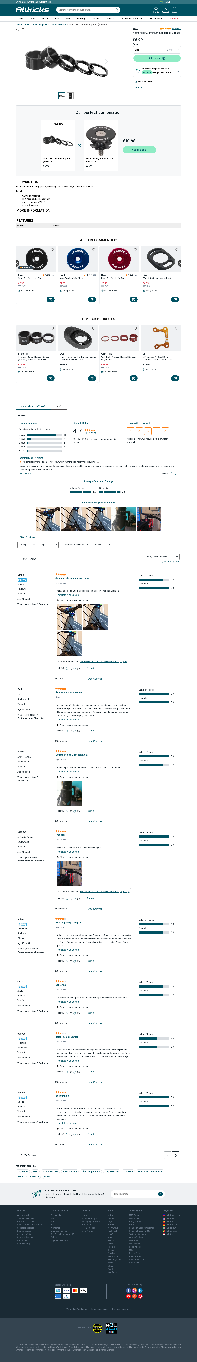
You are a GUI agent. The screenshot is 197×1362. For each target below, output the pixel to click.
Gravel (45, 18)
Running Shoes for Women (141, 1228)
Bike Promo (87, 1231)
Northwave (113, 1228)
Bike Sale (86, 1224)
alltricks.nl (172, 1234)
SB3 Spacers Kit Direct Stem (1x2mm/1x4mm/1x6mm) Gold (157, 358)
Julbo (110, 1244)
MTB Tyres (134, 1215)
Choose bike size (25, 1237)
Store (53, 1224)
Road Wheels (135, 1247)
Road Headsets (59, 24)
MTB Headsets (50, 1171)
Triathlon (110, 18)
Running (81, 18)
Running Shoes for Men (140, 1231)
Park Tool (112, 1231)
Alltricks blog (23, 1244)
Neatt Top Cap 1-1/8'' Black (30, 278)
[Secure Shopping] (71, 1293)
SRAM (110, 1266)
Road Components (41, 24)
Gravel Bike (134, 1253)
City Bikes (22, 1171)
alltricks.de (172, 1224)
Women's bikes (136, 1237)
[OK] (160, 1194)
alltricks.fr (171, 1218)
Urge (110, 1221)
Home (19, 24)
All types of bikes (25, 1234)
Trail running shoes (138, 1234)
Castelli (111, 1218)
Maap (110, 1237)
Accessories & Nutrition (131, 18)
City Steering (112, 1171)
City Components (91, 1171)
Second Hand (156, 18)
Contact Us (56, 1215)
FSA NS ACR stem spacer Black (157, 278)
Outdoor (95, 18)
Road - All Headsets (28, 1176)
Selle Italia (113, 1256)
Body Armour (135, 1221)
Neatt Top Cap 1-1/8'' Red (112, 278)
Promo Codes (88, 1228)
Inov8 (110, 1234)
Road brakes (135, 1256)
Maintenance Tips (59, 1231)
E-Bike (132, 1224)
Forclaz (111, 1253)
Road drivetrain (136, 1259)
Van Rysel (112, 1272)
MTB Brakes (134, 1244)
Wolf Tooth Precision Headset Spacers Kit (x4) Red (118, 358)
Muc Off (111, 1224)
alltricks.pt (172, 1231)
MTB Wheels (135, 1218)
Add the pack (139, 149)
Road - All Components (150, 1171)
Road (33, 18)
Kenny (111, 1240)
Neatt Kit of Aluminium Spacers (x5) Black (57, 160)
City (57, 18)
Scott (110, 1269)
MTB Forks (134, 1240)
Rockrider (112, 1247)
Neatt (135, 28)
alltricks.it (171, 1228)
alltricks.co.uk (173, 1215)
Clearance (173, 18)
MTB (21, 18)
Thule (110, 1263)
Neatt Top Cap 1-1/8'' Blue (71, 278)
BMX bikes (134, 1263)
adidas (111, 1215)
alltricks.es (172, 1221)
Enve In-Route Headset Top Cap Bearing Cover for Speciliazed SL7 (78, 358)
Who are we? (23, 1215)
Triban (111, 1250)
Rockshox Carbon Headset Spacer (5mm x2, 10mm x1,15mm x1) (33, 358)
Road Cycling (70, 1171)
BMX (68, 18)
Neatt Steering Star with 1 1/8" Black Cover (100, 160)
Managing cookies (91, 1221)
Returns (54, 1221)
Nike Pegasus (114, 1259)
